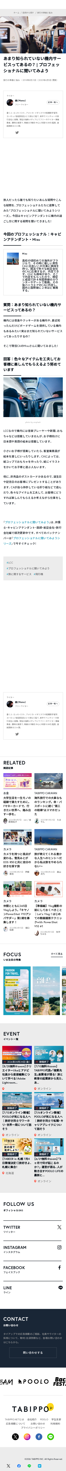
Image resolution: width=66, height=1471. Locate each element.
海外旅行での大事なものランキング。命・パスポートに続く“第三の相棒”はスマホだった (48, 806)
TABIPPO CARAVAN (45, 793)
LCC (10, 562)
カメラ (7, 849)
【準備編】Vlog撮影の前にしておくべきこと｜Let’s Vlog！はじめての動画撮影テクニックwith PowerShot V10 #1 (48, 916)
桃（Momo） (20, 100)
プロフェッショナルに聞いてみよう (27, 522)
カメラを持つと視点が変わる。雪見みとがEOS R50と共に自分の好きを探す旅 (17, 860)
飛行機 (39, 574)
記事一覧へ (53, 102)
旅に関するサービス (20, 574)
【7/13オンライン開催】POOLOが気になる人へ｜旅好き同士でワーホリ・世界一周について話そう (16, 1121)
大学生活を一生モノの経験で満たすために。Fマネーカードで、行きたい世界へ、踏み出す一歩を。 (17, 806)
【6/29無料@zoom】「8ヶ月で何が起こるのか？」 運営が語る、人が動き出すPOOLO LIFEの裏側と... (48, 1167)
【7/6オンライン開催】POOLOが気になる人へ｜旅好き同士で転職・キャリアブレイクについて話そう (48, 1121)
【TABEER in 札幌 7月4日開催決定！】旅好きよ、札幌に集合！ (17, 1163)
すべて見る (57, 953)
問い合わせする (33, 1352)
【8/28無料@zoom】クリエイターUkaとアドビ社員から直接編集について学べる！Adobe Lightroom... (17, 1074)
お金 (6, 793)
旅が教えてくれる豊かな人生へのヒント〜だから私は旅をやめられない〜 (48, 860)
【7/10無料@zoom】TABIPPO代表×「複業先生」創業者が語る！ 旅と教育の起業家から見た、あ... (48, 1074)
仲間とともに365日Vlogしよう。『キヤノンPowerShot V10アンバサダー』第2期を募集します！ (17, 914)
